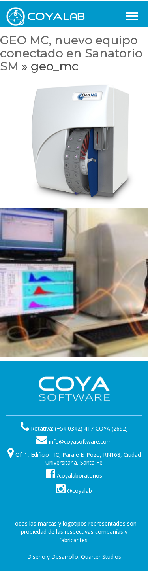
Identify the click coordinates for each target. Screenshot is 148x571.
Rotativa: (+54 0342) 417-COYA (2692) (79, 428)
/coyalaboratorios (78, 475)
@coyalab (79, 490)
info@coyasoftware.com (80, 441)
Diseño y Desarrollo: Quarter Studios (74, 556)
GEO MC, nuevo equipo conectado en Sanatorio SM (71, 53)
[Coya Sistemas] (74, 388)
